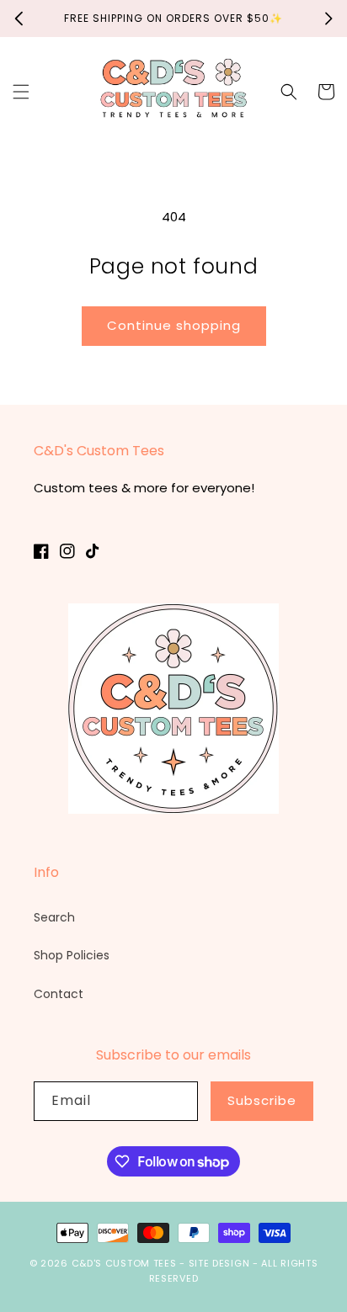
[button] (21, 91)
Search (54, 917)
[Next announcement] (328, 18)
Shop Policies (71, 955)
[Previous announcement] (18, 18)
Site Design (219, 1263)
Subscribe (261, 1100)
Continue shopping (174, 325)
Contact (58, 993)
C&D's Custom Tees (124, 1263)
